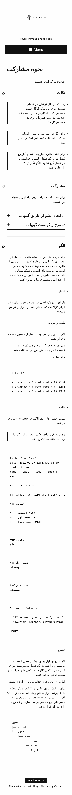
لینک (42, 108)
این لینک (33, 138)
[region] (36, 382)
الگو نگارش (34, 163)
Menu (38, 49)
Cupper (58, 786)
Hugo (36, 786)
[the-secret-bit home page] (36, 28)
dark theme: (34, 780)
